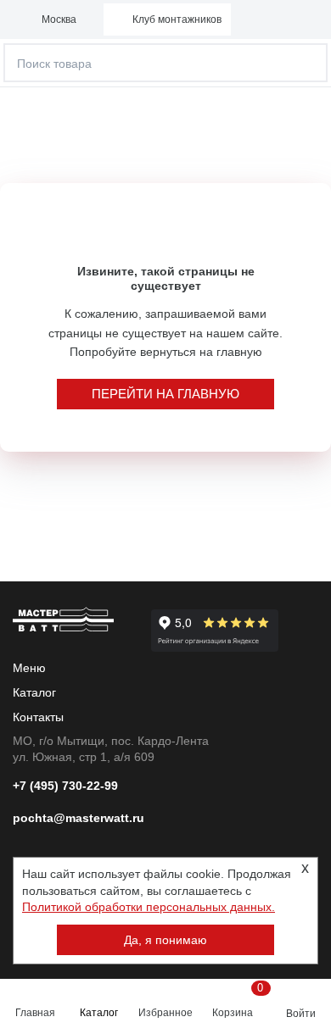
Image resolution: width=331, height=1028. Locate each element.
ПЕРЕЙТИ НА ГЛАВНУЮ (165, 393)
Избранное (165, 1013)
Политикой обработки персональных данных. (148, 907)
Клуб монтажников (177, 19)
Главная (35, 1013)
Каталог (99, 1013)
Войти (301, 1014)
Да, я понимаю (165, 940)
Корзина (236, 1000)
